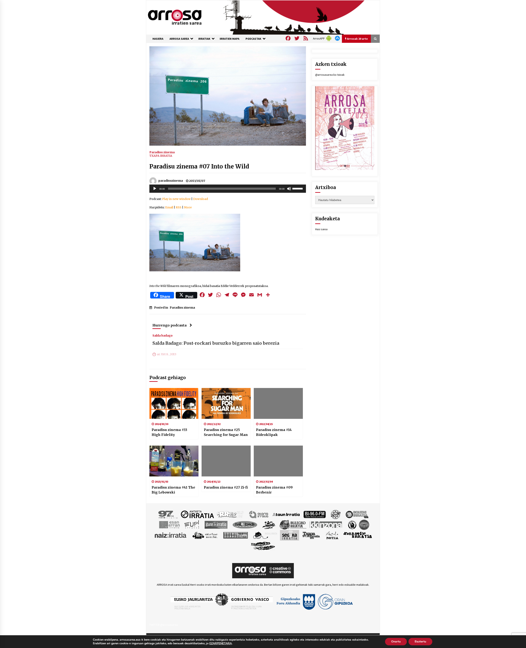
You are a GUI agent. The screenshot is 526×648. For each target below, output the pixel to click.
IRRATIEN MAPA (229, 39)
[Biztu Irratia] (336, 514)
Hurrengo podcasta (169, 325)
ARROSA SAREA (179, 39)
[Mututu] (289, 189)
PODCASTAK (253, 39)
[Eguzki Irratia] (356, 514)
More (188, 207)
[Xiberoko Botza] (332, 535)
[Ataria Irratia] (259, 514)
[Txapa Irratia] (311, 535)
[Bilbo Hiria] (314, 514)
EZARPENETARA (220, 643)
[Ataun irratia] (286, 514)
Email (169, 207)
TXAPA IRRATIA (160, 156)
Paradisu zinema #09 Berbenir (274, 489)
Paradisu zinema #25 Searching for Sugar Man (226, 432)
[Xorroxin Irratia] (357, 535)
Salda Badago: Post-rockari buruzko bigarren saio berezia (215, 343)
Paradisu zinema (162, 152)
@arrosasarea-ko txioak (330, 75)
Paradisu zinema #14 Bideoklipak (274, 432)
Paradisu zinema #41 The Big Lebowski (173, 489)
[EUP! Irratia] (192, 524)
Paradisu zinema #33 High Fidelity (169, 432)
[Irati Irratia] (269, 524)
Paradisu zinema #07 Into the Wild (199, 166)
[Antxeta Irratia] (197, 514)
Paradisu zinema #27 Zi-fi (226, 487)
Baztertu (420, 641)
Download (200, 199)
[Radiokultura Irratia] (235, 535)
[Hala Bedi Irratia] (245, 524)
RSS (178, 207)
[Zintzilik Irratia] (263, 545)
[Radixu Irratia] (265, 535)
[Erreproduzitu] (155, 189)
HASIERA (157, 39)
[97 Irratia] (168, 514)
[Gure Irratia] (216, 524)
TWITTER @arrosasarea (163, 625)
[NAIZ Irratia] (170, 535)
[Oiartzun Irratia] (205, 535)
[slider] (298, 188)
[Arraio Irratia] (230, 514)
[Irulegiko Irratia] (293, 524)
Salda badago (162, 335)
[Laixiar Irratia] (364, 524)
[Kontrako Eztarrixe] (351, 524)
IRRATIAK (204, 39)
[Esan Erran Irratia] (169, 524)
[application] (227, 189)
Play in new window (176, 199)
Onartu (396, 641)
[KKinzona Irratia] (326, 524)
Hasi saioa (321, 229)
